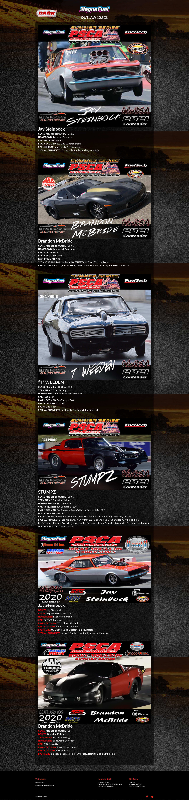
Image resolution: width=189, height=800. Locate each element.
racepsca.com (39, 782)
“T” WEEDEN (51, 382)
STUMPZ (47, 492)
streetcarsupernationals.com (44, 786)
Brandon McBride (55, 241)
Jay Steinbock (51, 129)
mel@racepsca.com (135, 784)
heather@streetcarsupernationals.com (110, 784)
